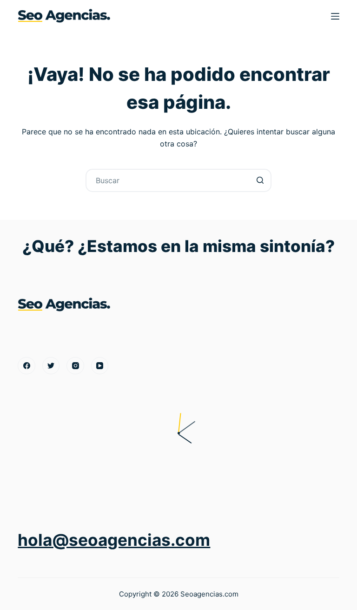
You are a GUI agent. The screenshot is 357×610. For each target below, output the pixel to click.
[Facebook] (26, 366)
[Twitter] (51, 366)
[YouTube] (100, 366)
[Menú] (335, 16)
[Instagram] (75, 366)
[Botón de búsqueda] (259, 180)
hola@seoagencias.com (114, 540)
